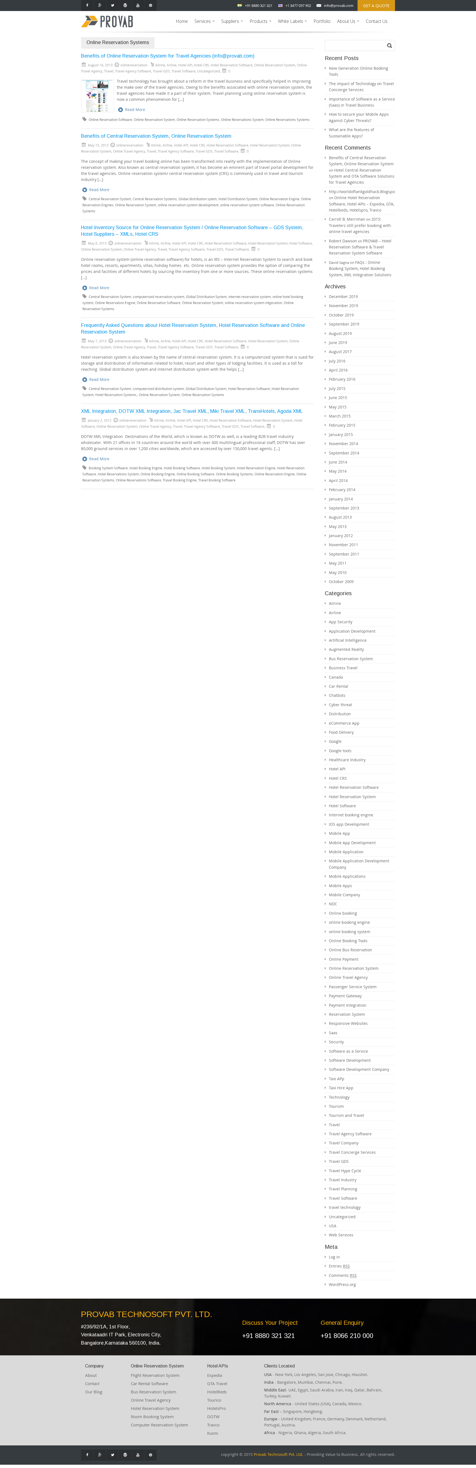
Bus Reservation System (351, 658)
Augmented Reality (346, 649)
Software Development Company (359, 1069)
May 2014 (338, 471)
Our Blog (93, 1391)
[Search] (389, 45)
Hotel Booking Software (182, 468)
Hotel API (185, 65)
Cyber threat (340, 704)
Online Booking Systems (234, 474)
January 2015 (341, 434)
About (91, 1375)
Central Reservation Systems (155, 199)
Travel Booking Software (217, 480)
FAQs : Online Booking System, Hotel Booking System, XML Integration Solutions (360, 268)
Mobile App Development (352, 842)
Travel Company (343, 1142)
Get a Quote (376, 5)
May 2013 (338, 526)
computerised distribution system (158, 389)
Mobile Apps (340, 885)
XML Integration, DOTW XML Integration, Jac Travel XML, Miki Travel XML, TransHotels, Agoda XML (192, 411)
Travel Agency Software (133, 71)
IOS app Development (349, 824)
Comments (343, 1275)
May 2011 (338, 563)
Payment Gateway (345, 995)
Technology (339, 1097)
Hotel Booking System (218, 468)
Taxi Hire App (341, 1087)
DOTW (213, 1416)
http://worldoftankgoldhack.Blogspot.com (367, 191)
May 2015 (338, 407)
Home (182, 21)
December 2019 (343, 296)
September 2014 (344, 453)
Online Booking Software (195, 474)
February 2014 (342, 489)
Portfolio (322, 21)
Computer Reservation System (159, 1425)
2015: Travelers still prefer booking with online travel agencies (360, 225)
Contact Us (377, 21)
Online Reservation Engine (279, 199)
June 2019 (338, 342)
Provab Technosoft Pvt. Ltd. (278, 1454)
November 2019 (343, 305)
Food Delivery (341, 732)
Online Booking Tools (348, 940)
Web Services (341, 1234)
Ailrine (160, 65)
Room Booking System (152, 1416)
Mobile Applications (347, 876)
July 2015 (337, 388)
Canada (336, 677)
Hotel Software (300, 243)
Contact (92, 1383)
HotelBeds (217, 1391)
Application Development (352, 631)
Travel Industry (342, 1179)
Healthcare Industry (347, 759)
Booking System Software (108, 468)
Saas (333, 1032)
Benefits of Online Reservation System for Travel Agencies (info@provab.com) (168, 56)
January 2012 (341, 535)
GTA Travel (217, 1383)
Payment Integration (347, 1005)
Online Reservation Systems (198, 120)
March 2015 (340, 416)
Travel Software (184, 71)
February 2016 (342, 379)
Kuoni (212, 1433)
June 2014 (338, 462)
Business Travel (343, 667)
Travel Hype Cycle (345, 1170)
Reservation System (347, 1014)
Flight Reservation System (155, 1375)
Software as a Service (348, 1051)
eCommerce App (344, 723)
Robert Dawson (343, 240)
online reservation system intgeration (253, 303)
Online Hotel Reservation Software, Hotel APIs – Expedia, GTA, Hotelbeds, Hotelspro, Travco (361, 204)
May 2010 (338, 572)
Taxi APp (336, 1078)
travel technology (345, 1207)
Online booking (343, 913)
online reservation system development (188, 205)
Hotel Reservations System (118, 474)
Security (336, 1041)
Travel (108, 71)
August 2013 (340, 517)
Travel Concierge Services (352, 1152)
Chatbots (337, 695)
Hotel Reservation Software (232, 65)
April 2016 (338, 370)
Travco (213, 1425)
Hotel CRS (201, 65)
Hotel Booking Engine (145, 468)
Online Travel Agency (129, 151)
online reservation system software (247, 205)
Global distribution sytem (197, 199)
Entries (339, 1266)
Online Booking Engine (157, 474)
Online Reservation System (274, 65)
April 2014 (338, 480)
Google (335, 741)
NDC (333, 903)
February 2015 (342, 425)
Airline (172, 65)
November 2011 (343, 544)
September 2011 (344, 554)
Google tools (340, 750)
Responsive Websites (348, 1023)
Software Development (350, 1060)
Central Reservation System (110, 199)
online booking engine (349, 922)
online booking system (349, 931)
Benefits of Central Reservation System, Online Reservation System (156, 136)
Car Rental (338, 686)
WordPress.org (342, 1284)
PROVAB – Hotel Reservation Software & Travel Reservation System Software (360, 247)
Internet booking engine (351, 814)
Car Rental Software (149, 1383)
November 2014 (343, 443)
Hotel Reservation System (270, 145)
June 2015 (338, 397)
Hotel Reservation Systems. (116, 395)
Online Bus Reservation (350, 949)
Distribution (340, 713)
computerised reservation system (158, 297)
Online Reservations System (242, 120)
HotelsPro (216, 1408)
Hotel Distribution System (238, 199)
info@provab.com (338, 5)
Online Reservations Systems (287, 120)
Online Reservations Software (138, 480)
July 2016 (337, 361)
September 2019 (344, 324)
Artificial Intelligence (348, 640)
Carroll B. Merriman (347, 219)
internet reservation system (249, 297)
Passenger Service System (353, 986)
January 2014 (341, 499)
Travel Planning (343, 1188)
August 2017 (340, 351)
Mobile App (339, 833)
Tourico (214, 1400)
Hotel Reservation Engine (256, 468)
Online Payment (343, 959)
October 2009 (341, 581)
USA (332, 1225)
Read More (135, 109)
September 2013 (344, 508)
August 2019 (340, 333)
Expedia (214, 1375)
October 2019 (341, 315)
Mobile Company (344, 894)
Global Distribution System (206, 297)
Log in (334, 1257)
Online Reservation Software (110, 120)
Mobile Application (346, 851)
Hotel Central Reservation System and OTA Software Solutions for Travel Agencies (361, 176)
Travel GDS (161, 71)
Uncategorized (208, 71)
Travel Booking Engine (180, 480)
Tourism (336, 1106)
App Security (340, 621)
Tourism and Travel (346, 1115)
